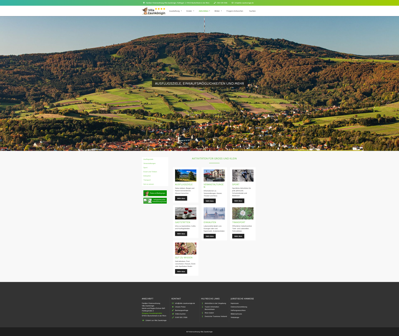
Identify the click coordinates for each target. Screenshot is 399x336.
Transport (238, 222)
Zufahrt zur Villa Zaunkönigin (156, 320)
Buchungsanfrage (181, 310)
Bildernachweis (236, 314)
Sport (236, 184)
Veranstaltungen (214, 185)
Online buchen (180, 314)
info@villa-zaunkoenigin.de (244, 3)
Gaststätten (182, 222)
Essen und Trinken (150, 172)
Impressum (235, 303)
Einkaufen (210, 222)
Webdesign (235, 317)
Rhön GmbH (209, 313)
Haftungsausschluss (238, 310)
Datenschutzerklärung (239, 307)
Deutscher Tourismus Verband (216, 316)
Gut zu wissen (184, 257)
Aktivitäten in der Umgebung (215, 303)
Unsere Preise (180, 307)
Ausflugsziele (184, 184)
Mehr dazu (181, 198)
